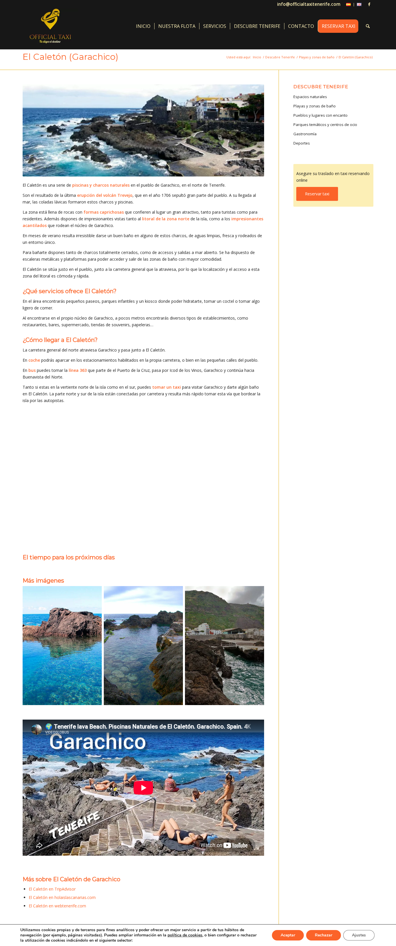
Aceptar (288, 935)
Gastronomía (305, 133)
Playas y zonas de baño (314, 106)
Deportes (301, 143)
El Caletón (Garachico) (70, 56)
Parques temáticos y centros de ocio (325, 124)
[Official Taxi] (50, 26)
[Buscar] (367, 26)
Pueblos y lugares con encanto (320, 115)
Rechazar (323, 935)
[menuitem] (348, 4)
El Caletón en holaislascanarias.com (62, 897)
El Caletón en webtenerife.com (57, 906)
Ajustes (359, 935)
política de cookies (185, 935)
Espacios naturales (310, 96)
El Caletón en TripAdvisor (52, 889)
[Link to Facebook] (369, 4)
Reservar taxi (317, 194)
